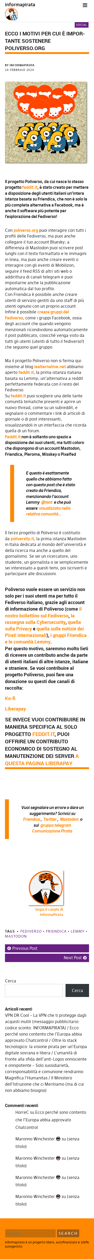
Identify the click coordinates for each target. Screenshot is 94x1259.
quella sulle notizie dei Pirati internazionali (44, 631)
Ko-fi (10, 698)
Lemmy (78, 931)
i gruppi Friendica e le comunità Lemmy (46, 638)
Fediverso (31, 931)
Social (81, 25)
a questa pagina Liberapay (42, 759)
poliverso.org (26, 230)
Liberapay (15, 708)
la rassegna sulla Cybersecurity (40, 618)
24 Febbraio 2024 (19, 70)
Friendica (31, 819)
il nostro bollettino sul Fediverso (43, 612)
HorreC (22, 1112)
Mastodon (69, 819)
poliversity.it (22, 538)
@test (46, 502)
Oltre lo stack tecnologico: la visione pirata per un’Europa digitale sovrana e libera (46, 1046)
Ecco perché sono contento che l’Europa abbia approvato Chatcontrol (43, 1034)
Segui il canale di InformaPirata (49, 912)
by (19, 65)
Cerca (10, 980)
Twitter (49, 819)
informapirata (20, 5)
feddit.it (29, 187)
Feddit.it (13, 436)
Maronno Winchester (35, 1138)
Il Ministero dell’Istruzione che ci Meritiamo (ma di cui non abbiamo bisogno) (44, 1084)
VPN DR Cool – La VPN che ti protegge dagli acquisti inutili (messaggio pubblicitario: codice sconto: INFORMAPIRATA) (45, 1021)
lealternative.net (50, 366)
